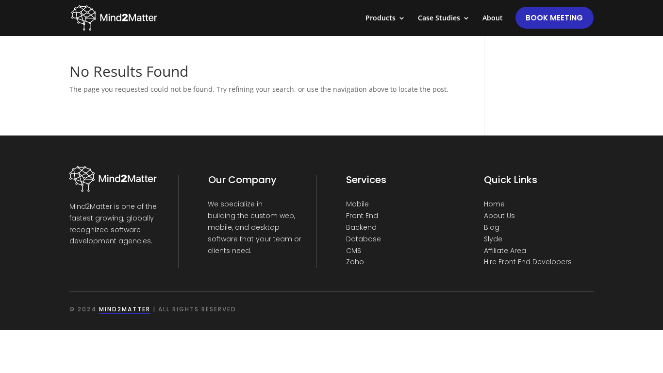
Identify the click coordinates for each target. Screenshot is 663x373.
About (492, 18)
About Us (499, 215)
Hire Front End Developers (528, 262)
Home (494, 204)
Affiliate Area (505, 250)
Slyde (493, 239)
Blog (491, 227)
